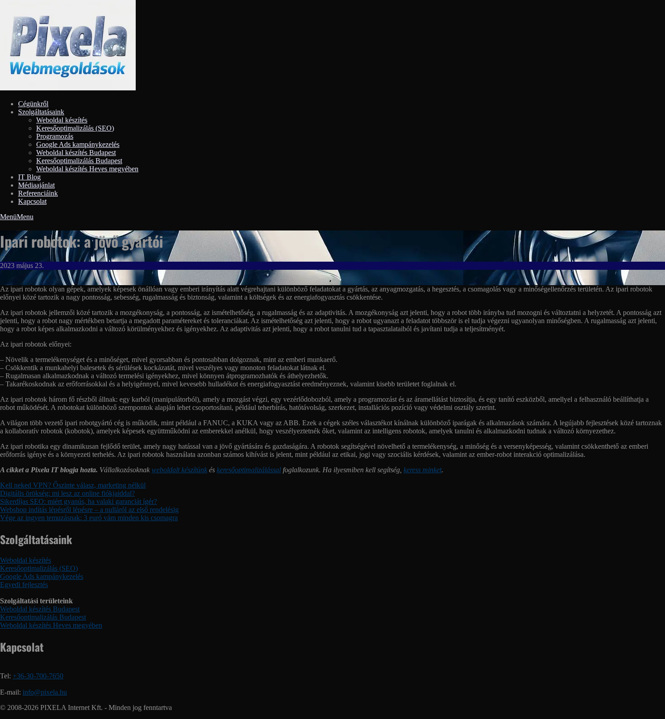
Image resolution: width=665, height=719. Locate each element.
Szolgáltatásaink (41, 112)
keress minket (423, 470)
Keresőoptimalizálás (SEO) (75, 128)
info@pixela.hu (45, 692)
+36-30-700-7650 (38, 676)
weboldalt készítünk (179, 470)
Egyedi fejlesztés (24, 584)
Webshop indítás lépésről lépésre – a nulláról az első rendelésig (89, 509)
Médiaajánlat (36, 185)
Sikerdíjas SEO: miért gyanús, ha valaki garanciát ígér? (78, 501)
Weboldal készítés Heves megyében (87, 169)
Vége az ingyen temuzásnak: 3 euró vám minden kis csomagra (89, 518)
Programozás (54, 136)
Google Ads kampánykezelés (77, 144)
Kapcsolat (32, 201)
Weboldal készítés (61, 120)
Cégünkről (33, 104)
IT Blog (29, 177)
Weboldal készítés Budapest (76, 152)
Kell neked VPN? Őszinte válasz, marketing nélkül (73, 485)
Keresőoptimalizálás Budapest (79, 160)
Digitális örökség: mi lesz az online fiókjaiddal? (67, 493)
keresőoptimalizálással (249, 470)
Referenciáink (38, 193)
